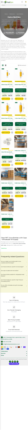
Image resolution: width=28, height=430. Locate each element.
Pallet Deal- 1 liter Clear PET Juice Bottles (12, 214)
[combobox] (14, 5)
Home (6, 14)
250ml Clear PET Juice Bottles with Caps (12, 84)
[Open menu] (2, 2)
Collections (12, 14)
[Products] (7, 74)
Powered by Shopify (22, 359)
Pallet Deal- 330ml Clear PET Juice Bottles (12, 183)
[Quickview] (12, 99)
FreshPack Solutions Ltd (11, 359)
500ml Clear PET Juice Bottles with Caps (12, 118)
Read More (4, 248)
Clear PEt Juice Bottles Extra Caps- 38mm (12, 152)
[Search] (25, 5)
